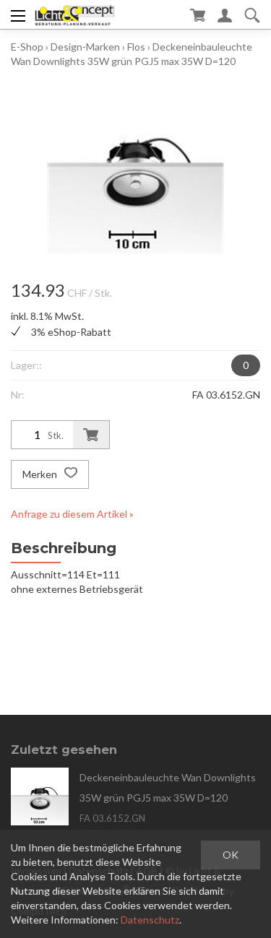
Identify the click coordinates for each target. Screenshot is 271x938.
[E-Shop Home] (75, 14)
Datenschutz (150, 919)
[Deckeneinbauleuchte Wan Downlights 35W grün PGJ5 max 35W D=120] (40, 796)
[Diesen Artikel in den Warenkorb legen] (91, 434)
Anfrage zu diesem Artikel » (72, 514)
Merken (40, 474)
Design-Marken (85, 46)
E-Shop (27, 46)
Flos (136, 46)
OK (230, 854)
